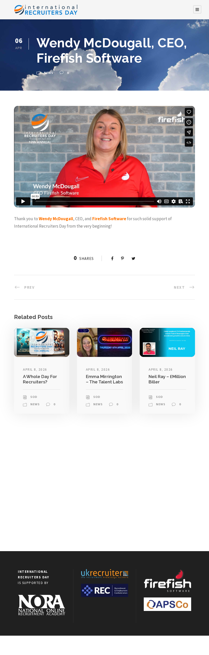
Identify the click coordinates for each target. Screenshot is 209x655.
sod (33, 397)
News (48, 73)
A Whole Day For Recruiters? (40, 379)
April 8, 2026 (35, 369)
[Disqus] (104, 485)
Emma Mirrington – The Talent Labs (104, 379)
